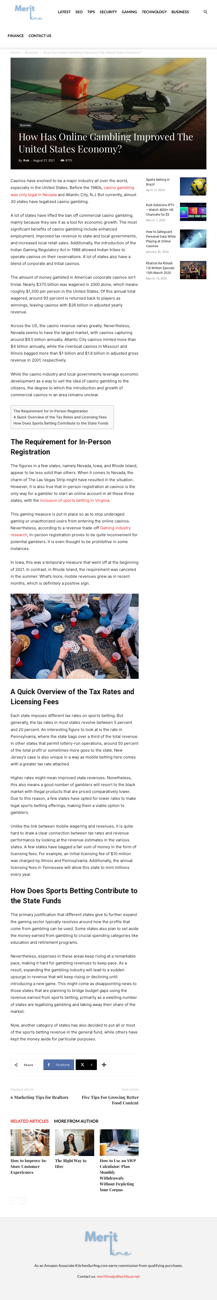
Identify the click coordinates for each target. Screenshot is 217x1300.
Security (108, 12)
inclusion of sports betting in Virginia (74, 500)
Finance (16, 35)
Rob (26, 160)
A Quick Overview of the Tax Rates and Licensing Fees (60, 417)
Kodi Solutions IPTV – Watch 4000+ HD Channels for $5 (160, 209)
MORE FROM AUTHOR (76, 1120)
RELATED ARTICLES (30, 1120)
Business (180, 12)
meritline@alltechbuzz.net (118, 1276)
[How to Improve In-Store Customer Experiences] (30, 1142)
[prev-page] (14, 1200)
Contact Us (40, 35)
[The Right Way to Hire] (74, 1142)
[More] (104, 1064)
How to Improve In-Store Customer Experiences (29, 1166)
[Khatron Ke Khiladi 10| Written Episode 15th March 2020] (193, 270)
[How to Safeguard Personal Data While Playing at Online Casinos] (193, 238)
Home (15, 52)
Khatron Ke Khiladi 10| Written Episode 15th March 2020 (160, 268)
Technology (154, 12)
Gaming (129, 12)
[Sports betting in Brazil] (193, 186)
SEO (79, 12)
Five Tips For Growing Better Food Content (110, 1099)
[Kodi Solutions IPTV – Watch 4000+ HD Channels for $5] (193, 212)
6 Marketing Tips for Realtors (39, 1097)
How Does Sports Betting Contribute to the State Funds (60, 423)
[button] (205, 12)
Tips (91, 12)
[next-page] (22, 1200)
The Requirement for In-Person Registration (50, 411)
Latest (64, 12)
